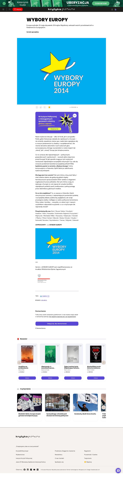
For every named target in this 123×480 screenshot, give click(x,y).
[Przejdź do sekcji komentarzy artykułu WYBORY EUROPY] (45, 107)
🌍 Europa (43, 296)
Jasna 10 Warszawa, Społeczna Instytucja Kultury (31, 462)
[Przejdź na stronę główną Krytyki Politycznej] (28, 437)
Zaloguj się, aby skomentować (57, 323)
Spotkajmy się (59, 462)
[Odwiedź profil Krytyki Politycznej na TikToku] (31, 470)
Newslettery (58, 454)
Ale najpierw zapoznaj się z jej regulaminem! (62, 317)
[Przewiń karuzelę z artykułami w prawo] (104, 407)
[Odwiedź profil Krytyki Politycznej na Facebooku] (25, 470)
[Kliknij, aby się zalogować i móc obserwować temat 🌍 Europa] (48, 296)
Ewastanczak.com (95, 469)
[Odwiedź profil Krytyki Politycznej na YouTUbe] (34, 470)
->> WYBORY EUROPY (54, 225)
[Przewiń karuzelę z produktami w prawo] (104, 362)
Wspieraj (18, 9)
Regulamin (87, 451)
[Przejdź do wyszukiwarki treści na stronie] (10, 9)
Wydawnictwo (20, 454)
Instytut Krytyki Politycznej (24, 458)
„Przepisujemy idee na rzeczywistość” (27, 446)
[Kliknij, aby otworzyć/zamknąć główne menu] (3, 9)
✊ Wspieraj (88, 462)
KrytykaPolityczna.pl (22, 451)
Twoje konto (87, 458)
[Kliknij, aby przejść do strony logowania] (112, 9)
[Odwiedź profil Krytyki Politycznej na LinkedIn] (38, 470)
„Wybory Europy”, (62, 166)
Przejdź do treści (8, 3)
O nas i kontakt (59, 458)
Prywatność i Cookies (90, 454)
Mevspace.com (82, 469)
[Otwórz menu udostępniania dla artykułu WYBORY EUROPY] (40, 107)
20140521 (44, 300)
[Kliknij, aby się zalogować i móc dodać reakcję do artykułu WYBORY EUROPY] (49, 107)
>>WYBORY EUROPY (47, 267)
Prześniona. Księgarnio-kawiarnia (65, 451)
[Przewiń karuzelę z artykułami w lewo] (19, 407)
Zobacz (27, 378)
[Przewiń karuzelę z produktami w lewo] (19, 362)
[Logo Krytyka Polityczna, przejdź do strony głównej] (61, 9)
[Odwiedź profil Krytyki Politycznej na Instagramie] (28, 470)
